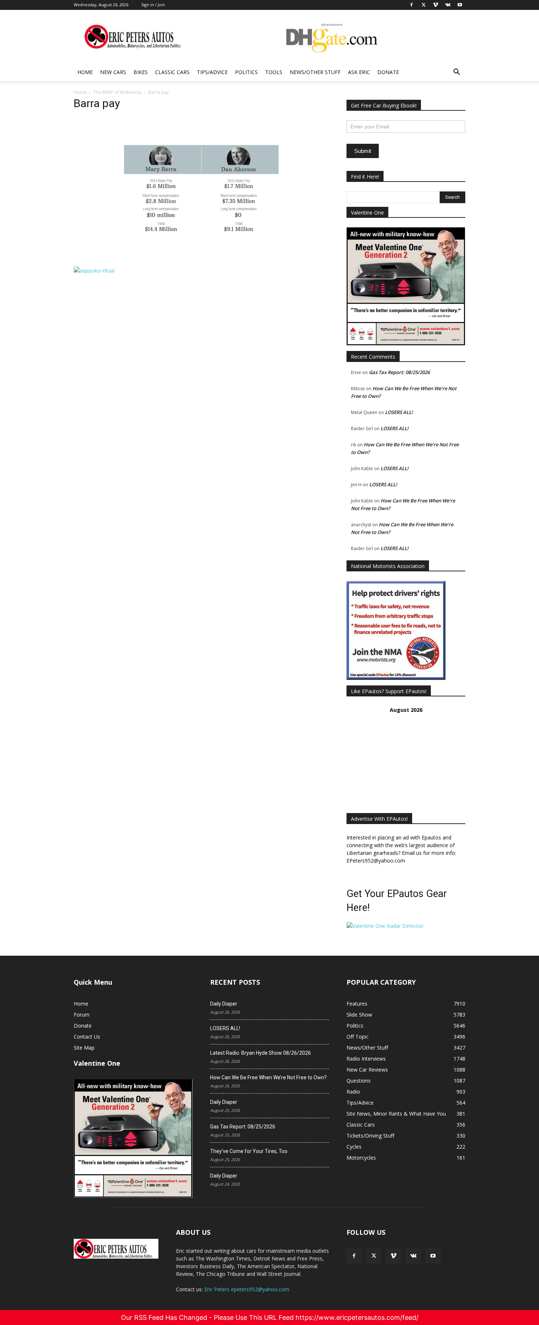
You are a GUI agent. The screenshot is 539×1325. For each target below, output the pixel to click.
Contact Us (87, 1036)
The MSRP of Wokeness (117, 92)
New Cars (113, 72)
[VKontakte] (413, 1256)
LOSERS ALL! (399, 412)
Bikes (140, 72)
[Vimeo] (393, 1256)
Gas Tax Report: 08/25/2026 (399, 372)
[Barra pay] (201, 259)
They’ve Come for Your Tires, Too (248, 1151)
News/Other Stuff (315, 72)
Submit (362, 151)
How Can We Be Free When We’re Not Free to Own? (268, 1077)
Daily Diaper (223, 1004)
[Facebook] (353, 1256)
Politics (246, 72)
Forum (81, 1014)
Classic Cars (172, 72)
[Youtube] (433, 1256)
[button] (456, 72)
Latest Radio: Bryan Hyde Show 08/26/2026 (260, 1053)
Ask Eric (359, 72)
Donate (388, 72)
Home (85, 72)
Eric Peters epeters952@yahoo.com (246, 1289)
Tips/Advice (212, 72)
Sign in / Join (153, 4)
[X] (373, 1256)
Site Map (84, 1047)
